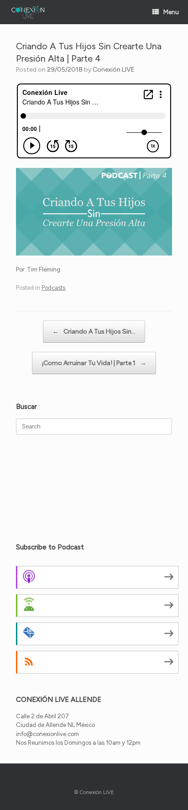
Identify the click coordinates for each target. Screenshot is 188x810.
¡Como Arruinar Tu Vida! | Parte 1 (94, 363)
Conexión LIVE (114, 69)
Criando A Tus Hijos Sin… (94, 331)
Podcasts (53, 287)
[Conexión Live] (28, 12)
